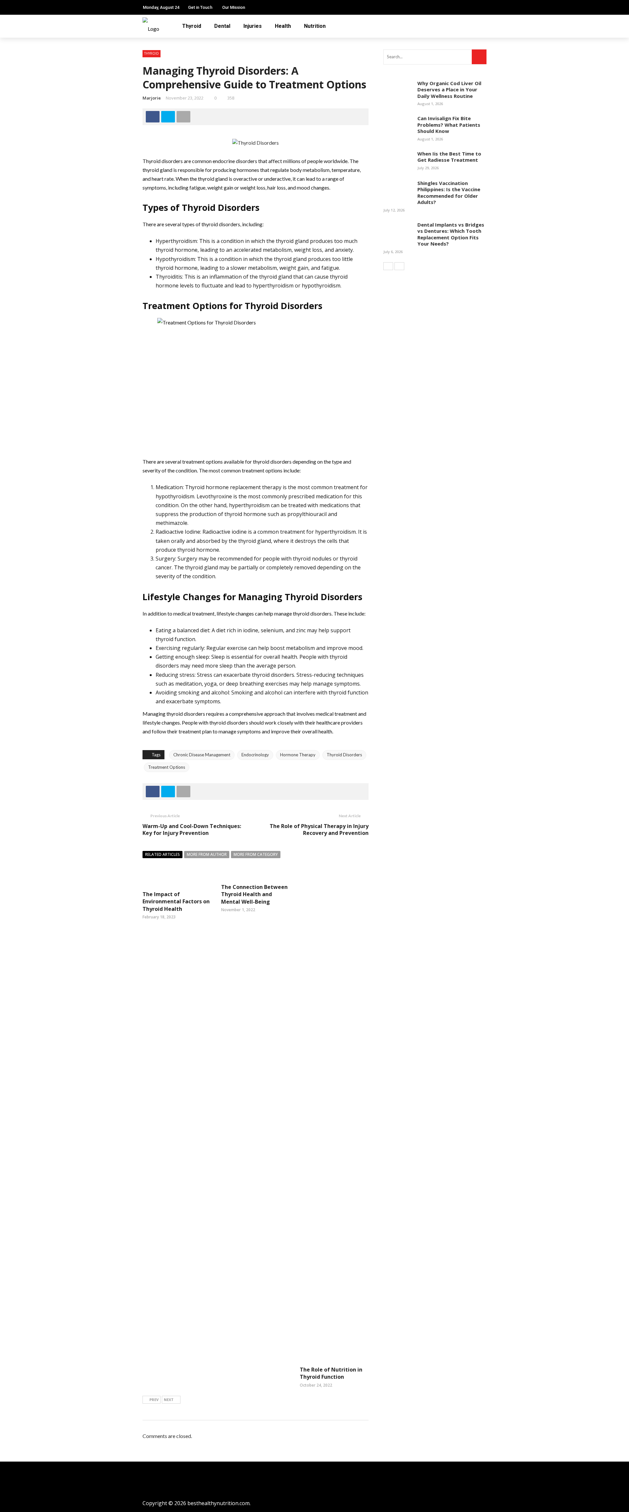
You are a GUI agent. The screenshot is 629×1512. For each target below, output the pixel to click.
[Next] (399, 266)
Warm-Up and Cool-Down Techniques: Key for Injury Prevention (192, 829)
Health (283, 26)
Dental (222, 26)
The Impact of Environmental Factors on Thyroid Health (176, 902)
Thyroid (191, 26)
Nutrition (315, 26)
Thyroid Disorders (344, 754)
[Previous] (388, 266)
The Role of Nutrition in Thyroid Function (331, 1373)
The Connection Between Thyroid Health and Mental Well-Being (254, 894)
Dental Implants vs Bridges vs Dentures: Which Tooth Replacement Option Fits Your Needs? (450, 234)
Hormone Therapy (297, 754)
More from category (256, 854)
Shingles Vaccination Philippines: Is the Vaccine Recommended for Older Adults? (448, 193)
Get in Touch (200, 7)
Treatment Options (166, 767)
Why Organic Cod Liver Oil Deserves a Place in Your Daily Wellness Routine (449, 89)
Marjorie (152, 98)
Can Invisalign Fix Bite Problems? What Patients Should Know (448, 124)
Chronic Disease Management (201, 754)
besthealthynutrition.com (218, 1503)
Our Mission (233, 7)
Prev (154, 1399)
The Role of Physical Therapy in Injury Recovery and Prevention (319, 829)
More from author (207, 854)
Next (169, 1399)
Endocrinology (255, 754)
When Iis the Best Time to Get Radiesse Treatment (449, 156)
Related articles (162, 854)
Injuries (252, 26)
